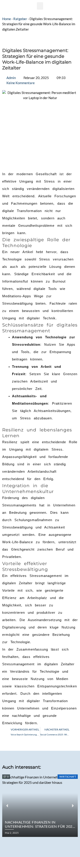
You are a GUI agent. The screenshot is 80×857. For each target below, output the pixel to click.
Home (6, 19)
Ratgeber (20, 19)
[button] (40, 6)
